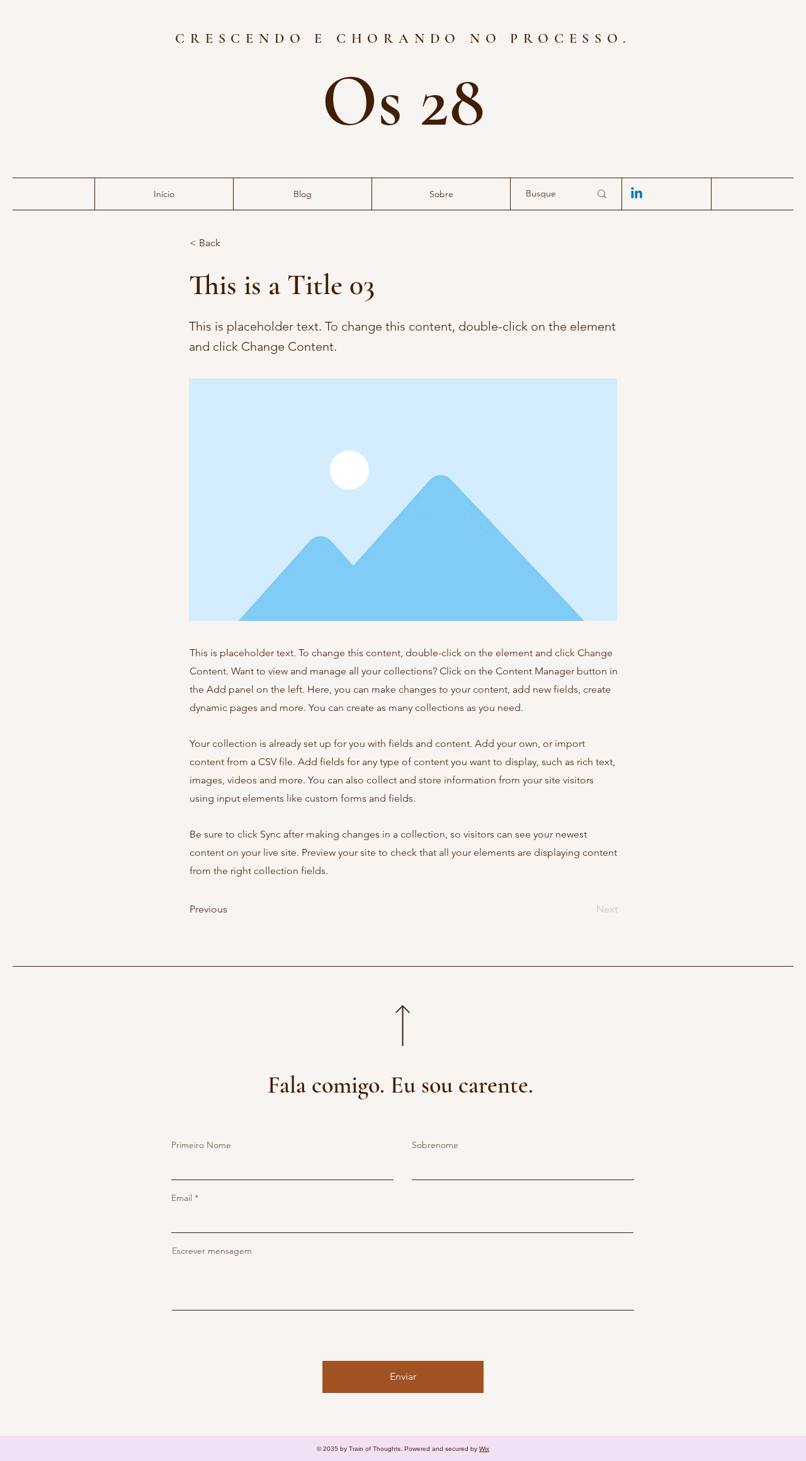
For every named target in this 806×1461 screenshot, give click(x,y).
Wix (484, 1448)
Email (181, 1197)
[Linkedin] (637, 194)
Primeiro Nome (201, 1144)
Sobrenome (435, 1144)
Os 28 (403, 101)
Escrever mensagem (212, 1250)
